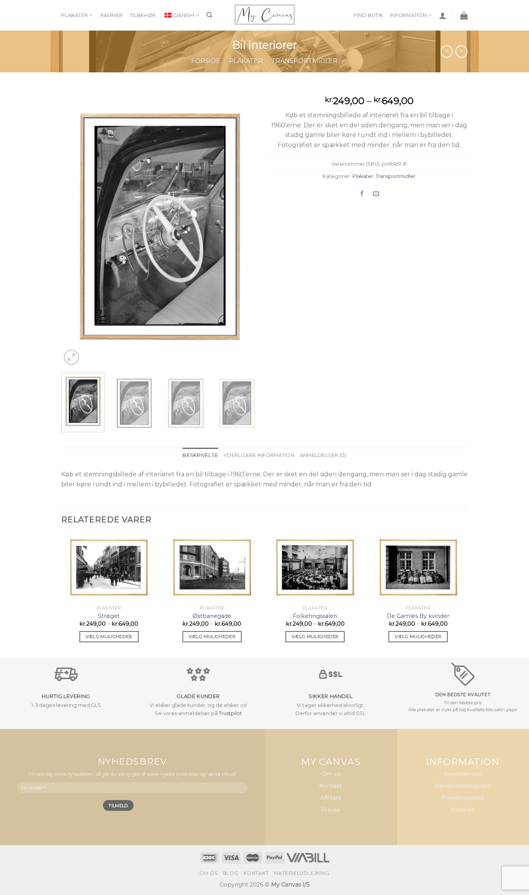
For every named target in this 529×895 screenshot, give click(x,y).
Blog (230, 873)
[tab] (200, 455)
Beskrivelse (200, 455)
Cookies (463, 810)
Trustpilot (230, 713)
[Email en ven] (376, 193)
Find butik (368, 15)
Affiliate (330, 798)
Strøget (109, 616)
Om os (330, 773)
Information (408, 15)
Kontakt (330, 786)
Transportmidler (304, 61)
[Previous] (75, 227)
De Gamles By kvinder (418, 616)
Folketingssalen (315, 616)
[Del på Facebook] (362, 193)
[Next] (245, 227)
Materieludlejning (301, 873)
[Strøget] (109, 568)
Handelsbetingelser (462, 786)
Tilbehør (143, 15)
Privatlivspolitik (462, 798)
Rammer (111, 15)
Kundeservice (462, 773)
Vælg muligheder (109, 636)
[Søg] (209, 15)
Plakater (74, 15)
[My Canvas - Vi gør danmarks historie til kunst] (264, 15)
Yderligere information (258, 455)
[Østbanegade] (212, 568)
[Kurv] (464, 15)
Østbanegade (211, 616)
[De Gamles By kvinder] (418, 568)
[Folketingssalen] (315, 568)
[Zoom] (71, 357)
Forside (205, 61)
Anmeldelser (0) (323, 455)
